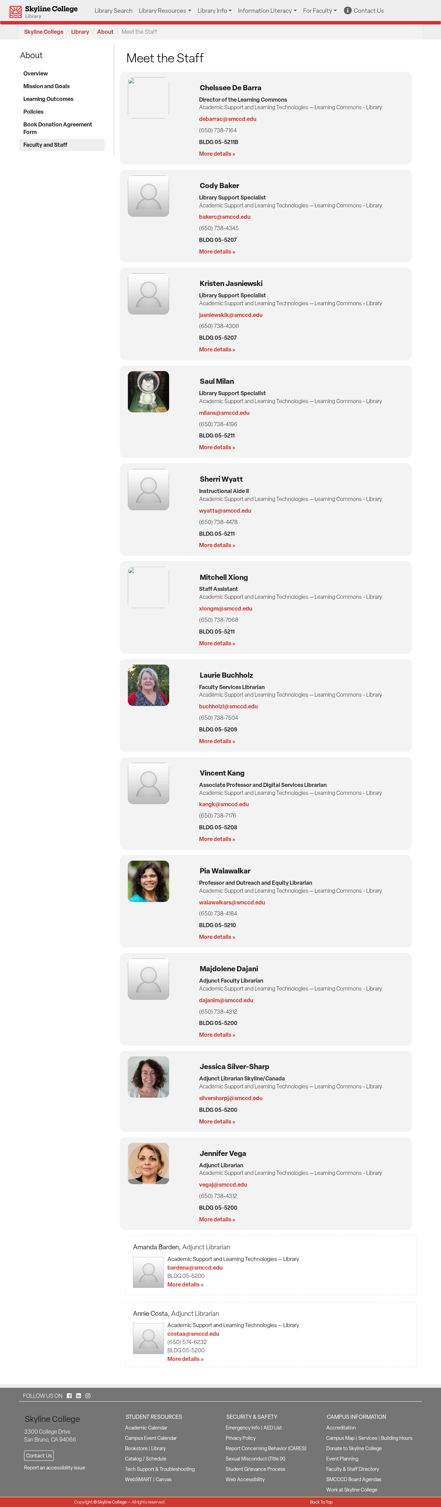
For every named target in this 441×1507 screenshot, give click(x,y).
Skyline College (43, 31)
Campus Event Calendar (151, 1438)
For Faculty (317, 10)
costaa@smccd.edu (193, 1333)
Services (367, 1438)
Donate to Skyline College (354, 1448)
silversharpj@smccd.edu (231, 1098)
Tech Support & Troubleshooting (160, 1469)
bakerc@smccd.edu (224, 217)
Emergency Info (243, 1428)
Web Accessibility (245, 1479)
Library (80, 31)
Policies (33, 111)
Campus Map (340, 1438)
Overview (35, 73)
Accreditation (341, 1428)
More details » (217, 153)
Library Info (212, 10)
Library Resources (162, 10)
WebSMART (138, 1479)
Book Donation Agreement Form (57, 128)
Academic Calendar (146, 1428)
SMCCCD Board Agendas (353, 1479)
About (105, 31)
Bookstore (136, 1448)
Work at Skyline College (351, 1490)
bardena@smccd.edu (195, 1267)
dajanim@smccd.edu (226, 1000)
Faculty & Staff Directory (352, 1469)
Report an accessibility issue (54, 1468)
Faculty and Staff (45, 144)
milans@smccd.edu (224, 413)
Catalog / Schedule (145, 1459)
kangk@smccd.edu (224, 804)
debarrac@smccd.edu (227, 119)
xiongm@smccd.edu (225, 608)
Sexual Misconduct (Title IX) (255, 1459)
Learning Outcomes (48, 99)
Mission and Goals (46, 86)
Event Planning (342, 1459)
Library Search (114, 10)
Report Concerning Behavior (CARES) (266, 1448)
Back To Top (321, 1502)
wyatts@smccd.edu (225, 510)
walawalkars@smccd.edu (232, 902)
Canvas (164, 1479)
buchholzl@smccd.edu (228, 706)
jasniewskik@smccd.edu (231, 315)
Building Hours (396, 1438)
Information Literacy (265, 10)
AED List (273, 1428)
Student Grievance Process (255, 1469)
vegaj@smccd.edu (223, 1184)
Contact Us (368, 10)
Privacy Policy (241, 1438)
